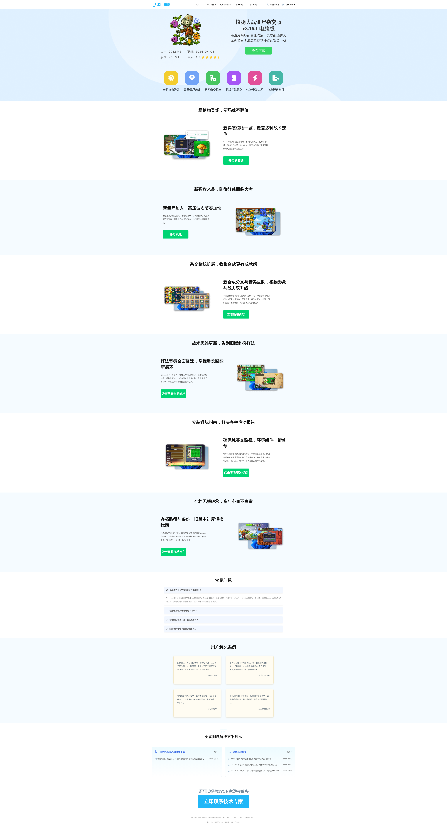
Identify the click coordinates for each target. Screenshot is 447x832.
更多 (215, 752)
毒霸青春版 (274, 5)
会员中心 (239, 5)
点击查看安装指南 (236, 472)
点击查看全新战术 (173, 393)
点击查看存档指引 (173, 551)
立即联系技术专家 (223, 801)
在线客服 (237, 822)
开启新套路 (236, 160)
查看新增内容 (236, 314)
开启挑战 (176, 234)
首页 (197, 5)
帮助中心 (253, 5)
